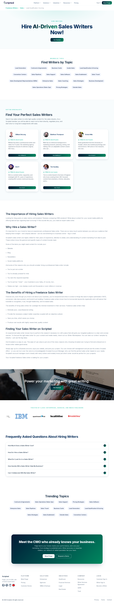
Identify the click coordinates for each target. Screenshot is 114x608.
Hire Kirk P (22, 187)
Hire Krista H (92, 155)
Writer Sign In (101, 585)
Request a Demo (63, 559)
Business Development (96, 81)
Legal (60, 588)
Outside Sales (77, 87)
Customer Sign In (102, 582)
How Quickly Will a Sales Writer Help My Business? (56, 469)
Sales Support (50, 74)
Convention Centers (20, 74)
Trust (79, 594)
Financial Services (64, 585)
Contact (109, 602)
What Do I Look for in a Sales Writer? (56, 462)
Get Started (57, 40)
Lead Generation (20, 68)
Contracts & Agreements (39, 68)
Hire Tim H (57, 187)
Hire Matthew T (57, 155)
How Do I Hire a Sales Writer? (56, 455)
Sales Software (65, 74)
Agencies (43, 585)
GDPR (79, 590)
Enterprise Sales (48, 81)
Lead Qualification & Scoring (89, 68)
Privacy (96, 602)
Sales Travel (96, 74)
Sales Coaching (63, 81)
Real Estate (62, 592)
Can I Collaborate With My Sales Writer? (56, 475)
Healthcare (62, 582)
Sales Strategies (78, 81)
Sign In (99, 3)
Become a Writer (102, 588)
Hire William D (22, 155)
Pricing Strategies (62, 87)
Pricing (76, 3)
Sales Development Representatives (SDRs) (23, 81)
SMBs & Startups (45, 588)
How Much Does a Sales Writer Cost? (56, 448)
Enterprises (43, 582)
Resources (81, 582)
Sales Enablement (81, 74)
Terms (103, 602)
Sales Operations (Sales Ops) (42, 87)
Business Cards (57, 68)
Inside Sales (71, 68)
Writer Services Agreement (82, 586)
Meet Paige (106, 3)
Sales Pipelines (36, 74)
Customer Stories (26, 588)
